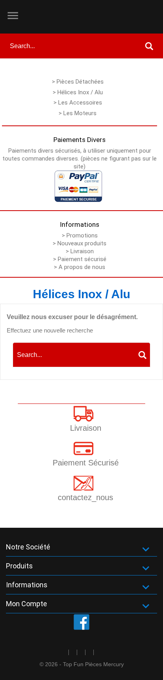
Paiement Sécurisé (86, 462)
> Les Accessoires (77, 102)
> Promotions (80, 235)
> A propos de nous (79, 267)
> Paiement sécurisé (79, 259)
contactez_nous (85, 497)
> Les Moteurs (78, 113)
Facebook (81, 622)
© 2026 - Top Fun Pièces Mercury (82, 664)
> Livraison (80, 251)
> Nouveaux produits (79, 243)
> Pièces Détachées (78, 81)
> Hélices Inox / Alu (78, 92)
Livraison (85, 428)
